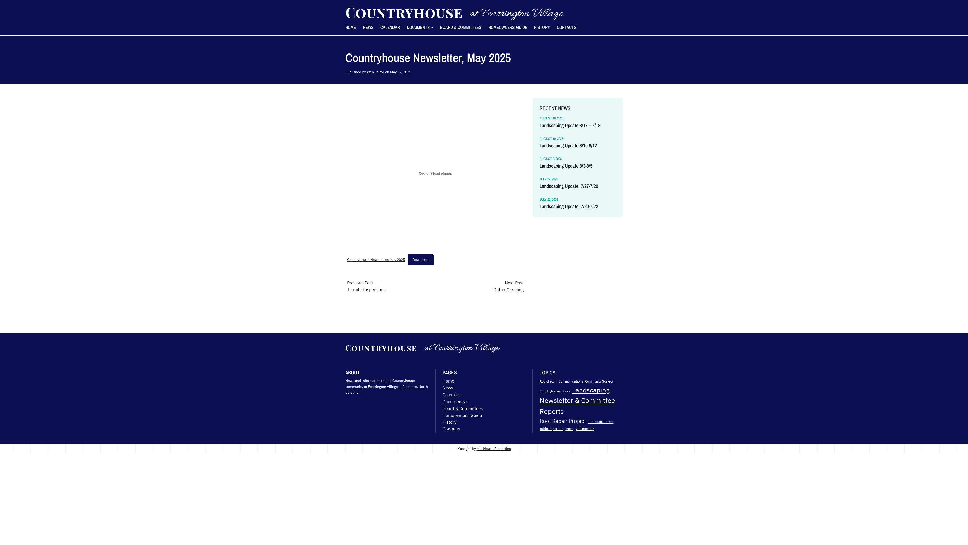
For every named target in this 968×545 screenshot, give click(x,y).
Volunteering (585, 428)
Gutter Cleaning (508, 289)
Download (421, 259)
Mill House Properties (494, 448)
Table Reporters (551, 428)
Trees (569, 428)
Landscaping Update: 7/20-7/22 (569, 206)
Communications (571, 381)
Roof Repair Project (563, 421)
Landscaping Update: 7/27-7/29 (569, 186)
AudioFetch (548, 381)
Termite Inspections (366, 289)
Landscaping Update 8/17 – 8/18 (570, 125)
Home (350, 27)
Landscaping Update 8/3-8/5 (566, 165)
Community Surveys (599, 381)
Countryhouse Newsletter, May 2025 (376, 259)
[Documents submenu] (432, 27)
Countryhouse (404, 12)
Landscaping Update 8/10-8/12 (568, 145)
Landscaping (591, 390)
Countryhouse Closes (555, 391)
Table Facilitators (600, 421)
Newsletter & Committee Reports (577, 406)
